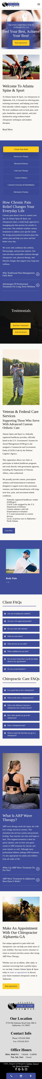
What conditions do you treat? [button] (18, 651)
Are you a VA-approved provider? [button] (19, 621)
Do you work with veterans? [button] (17, 629)
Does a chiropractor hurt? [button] (16, 725)
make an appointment (18, 972)
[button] (39, 4)
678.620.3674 (23, 1041)
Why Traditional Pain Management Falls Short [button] (19, 274)
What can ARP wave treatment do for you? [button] (19, 868)
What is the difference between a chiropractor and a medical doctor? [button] (19, 706)
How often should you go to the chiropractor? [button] (18, 716)
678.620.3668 (24, 1038)
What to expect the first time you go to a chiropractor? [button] (21, 734)
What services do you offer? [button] (17, 644)
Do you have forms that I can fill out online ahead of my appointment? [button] (22, 660)
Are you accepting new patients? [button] (18, 614)
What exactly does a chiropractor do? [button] (20, 698)
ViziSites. (29, 1064)
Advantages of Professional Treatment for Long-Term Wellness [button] (19, 285)
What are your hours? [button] (15, 636)
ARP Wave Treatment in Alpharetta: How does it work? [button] (19, 879)
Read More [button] (8, 129)
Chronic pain (8, 215)
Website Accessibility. (22, 1066)
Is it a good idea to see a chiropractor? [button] (20, 690)
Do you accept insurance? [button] (16, 669)
